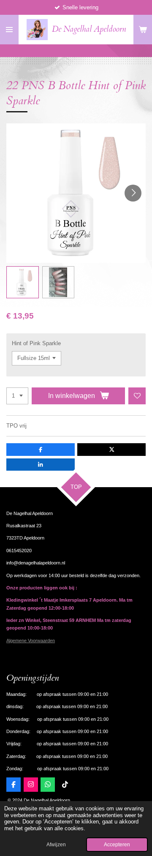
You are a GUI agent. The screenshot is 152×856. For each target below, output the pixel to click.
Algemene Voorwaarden (30, 640)
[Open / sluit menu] (9, 29)
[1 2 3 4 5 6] (17, 396)
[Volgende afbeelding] (133, 193)
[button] (22, 282)
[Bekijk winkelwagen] (142, 29)
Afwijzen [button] (56, 844)
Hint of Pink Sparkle (36, 343)
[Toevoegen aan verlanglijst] (137, 396)
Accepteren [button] (117, 844)
